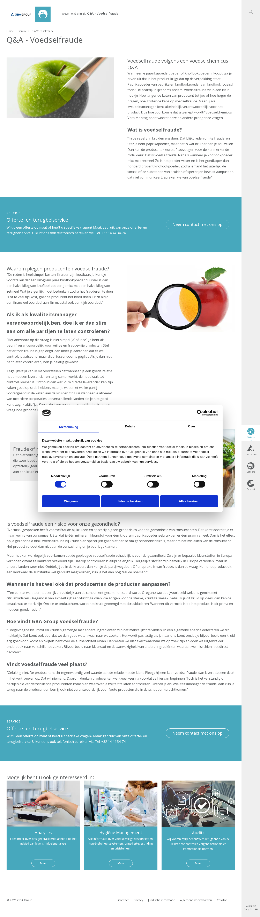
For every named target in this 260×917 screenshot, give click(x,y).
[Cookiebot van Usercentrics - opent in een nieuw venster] (200, 413)
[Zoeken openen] (251, 7)
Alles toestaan (189, 501)
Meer (43, 863)
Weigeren (71, 501)
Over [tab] (191, 426)
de (245, 909)
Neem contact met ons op (197, 224)
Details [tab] (130, 426)
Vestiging (251, 905)
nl (256, 909)
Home (10, 31)
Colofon (222, 900)
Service (22, 31)
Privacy (138, 900)
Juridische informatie (161, 900)
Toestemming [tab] (68, 427)
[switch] (107, 484)
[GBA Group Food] (29, 14)
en (251, 909)
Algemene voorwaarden (196, 900)
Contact (123, 900)
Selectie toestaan (130, 501)
